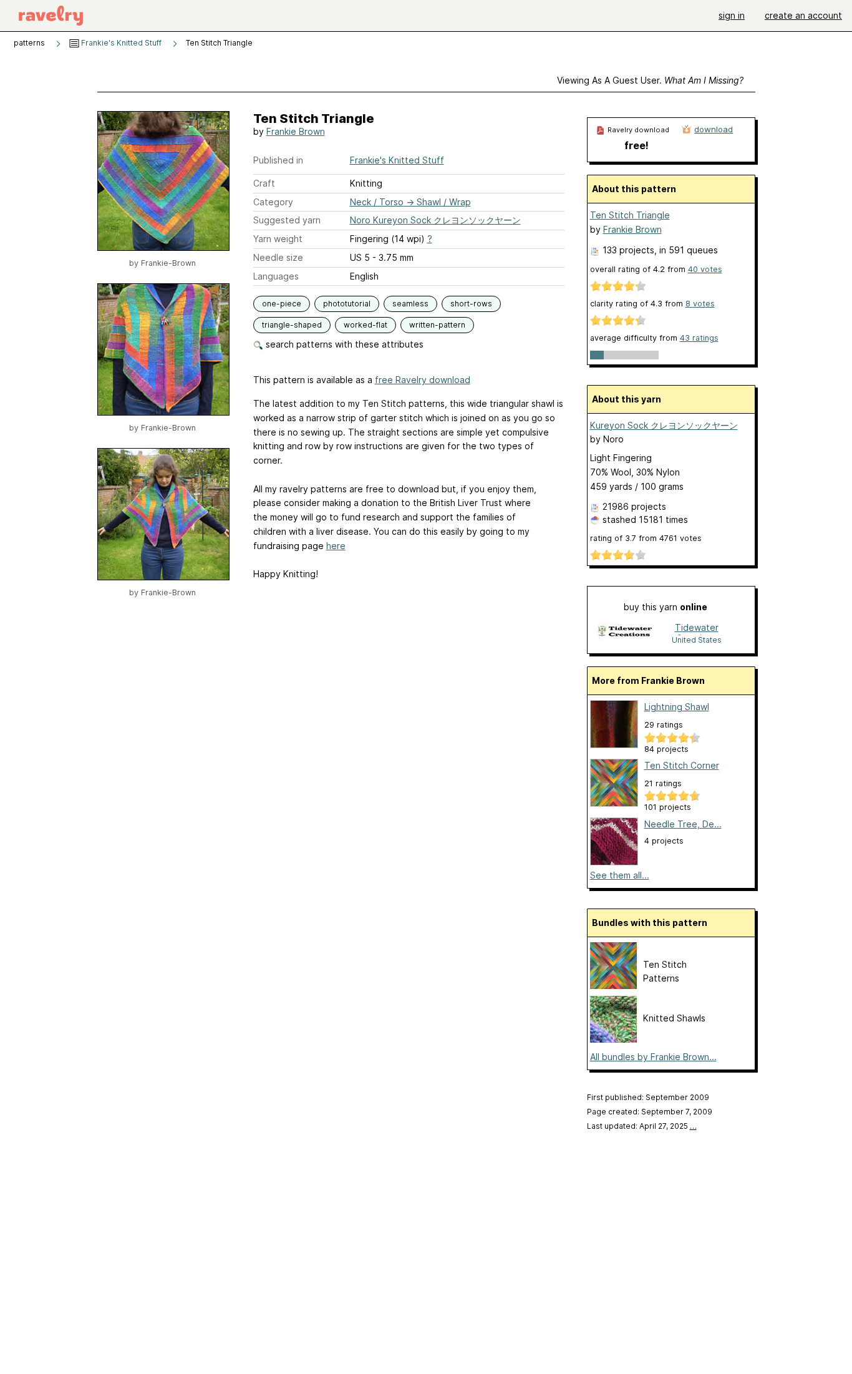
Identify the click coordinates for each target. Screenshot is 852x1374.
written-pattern (437, 324)
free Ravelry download (422, 379)
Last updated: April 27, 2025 (642, 1126)
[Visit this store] (625, 633)
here (336, 545)
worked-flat (365, 324)
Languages (276, 276)
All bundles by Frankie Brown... (653, 1056)
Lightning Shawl (676, 706)
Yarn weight (278, 238)
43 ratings (699, 338)
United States (697, 640)
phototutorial (346, 303)
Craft (264, 183)
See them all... (619, 875)
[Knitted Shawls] (613, 1039)
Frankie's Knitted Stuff (120, 42)
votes (705, 269)
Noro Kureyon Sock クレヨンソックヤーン (435, 220)
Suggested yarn (287, 220)
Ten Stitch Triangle (630, 215)
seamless (410, 303)
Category (273, 202)
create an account (803, 15)
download (713, 129)
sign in (732, 15)
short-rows (471, 303)
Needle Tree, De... (683, 824)
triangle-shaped (292, 324)
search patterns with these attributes (343, 344)
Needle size (278, 257)
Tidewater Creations (697, 628)
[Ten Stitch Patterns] (613, 985)
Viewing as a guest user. (650, 80)
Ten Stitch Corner (681, 765)
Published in (278, 160)
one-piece (281, 303)
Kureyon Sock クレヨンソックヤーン (664, 425)
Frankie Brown (295, 131)
